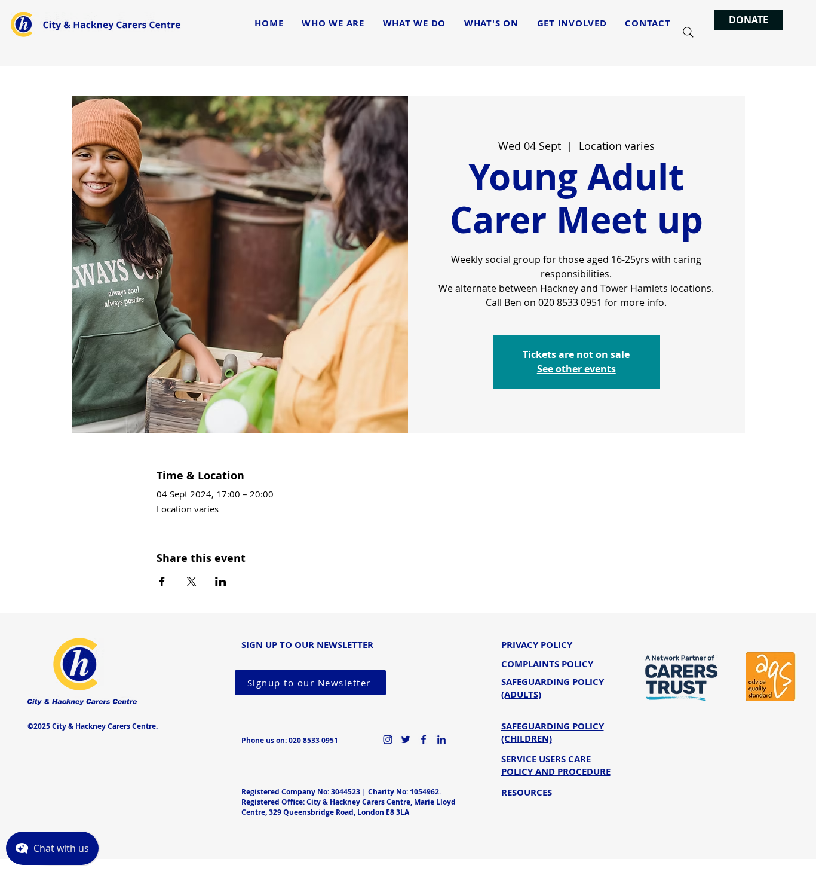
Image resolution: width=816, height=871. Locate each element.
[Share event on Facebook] (162, 581)
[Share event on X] (191, 581)
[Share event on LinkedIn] (220, 581)
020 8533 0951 (313, 740)
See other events (576, 368)
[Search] (688, 32)
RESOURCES (526, 792)
